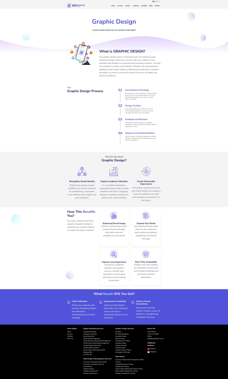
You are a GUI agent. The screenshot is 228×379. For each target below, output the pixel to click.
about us (136, 6)
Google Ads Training (122, 366)
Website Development (90, 371)
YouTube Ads (87, 354)
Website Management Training (125, 373)
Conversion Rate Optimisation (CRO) (95, 362)
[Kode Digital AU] (76, 6)
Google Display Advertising (92, 345)
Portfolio (70, 336)
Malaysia (153, 349)
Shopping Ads (87, 352)
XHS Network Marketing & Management (96, 343)
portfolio (144, 6)
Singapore (153, 352)
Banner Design (120, 339)
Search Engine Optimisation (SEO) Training (129, 369)
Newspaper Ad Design (122, 352)
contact (157, 6)
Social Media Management (91, 339)
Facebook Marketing (89, 332)
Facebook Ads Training (122, 341)
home (113, 6)
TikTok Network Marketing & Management (97, 341)
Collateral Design (121, 345)
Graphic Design (120, 348)
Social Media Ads (88, 336)
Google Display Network (91, 348)
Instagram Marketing (90, 334)
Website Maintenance (90, 373)
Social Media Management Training (126, 371)
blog (150, 6)
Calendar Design (120, 343)
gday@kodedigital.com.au (155, 339)
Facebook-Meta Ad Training (124, 364)
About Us (70, 339)
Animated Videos (120, 336)
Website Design (88, 369)
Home (69, 332)
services (120, 6)
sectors (127, 6)
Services (70, 334)
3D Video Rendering (121, 334)
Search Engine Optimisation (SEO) (94, 350)
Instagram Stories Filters (123, 350)
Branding (118, 332)
